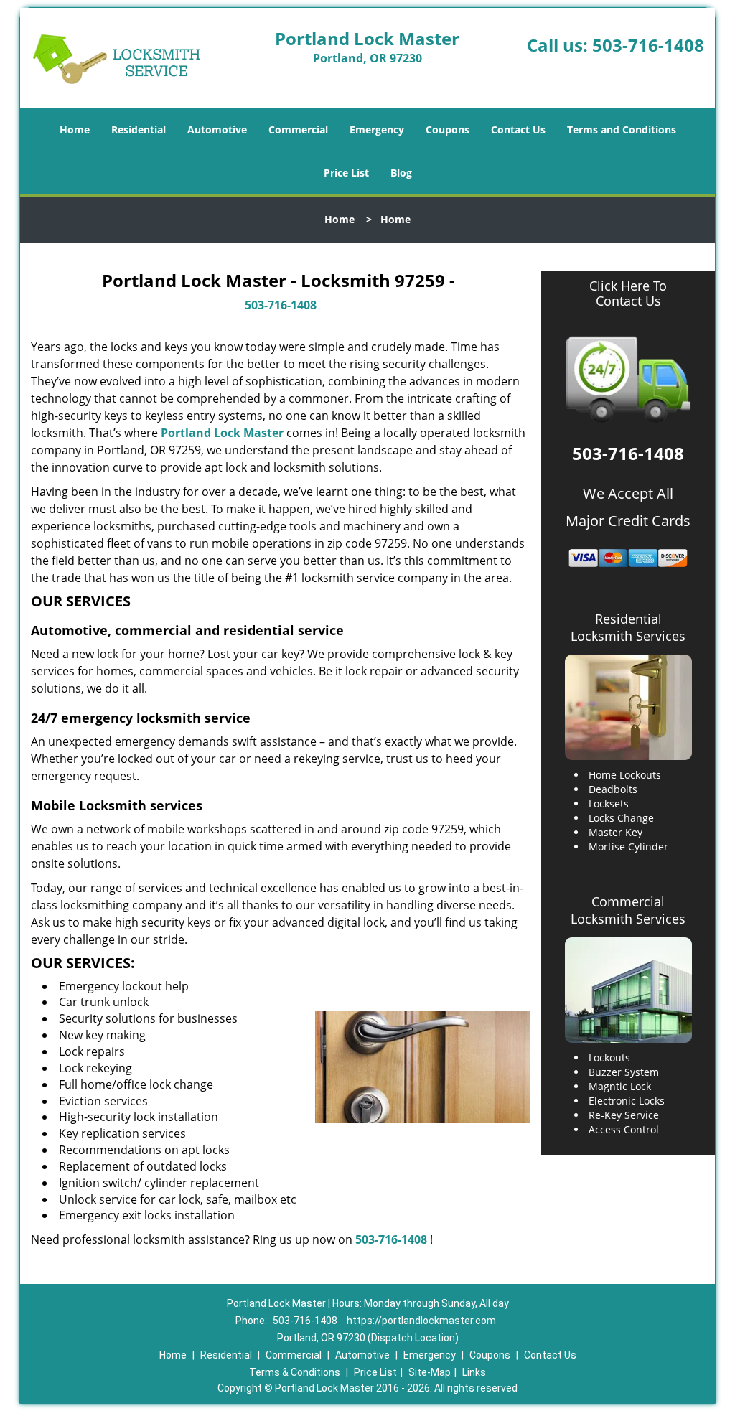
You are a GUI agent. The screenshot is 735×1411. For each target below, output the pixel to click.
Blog (401, 172)
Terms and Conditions (621, 129)
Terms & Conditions (294, 1372)
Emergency (377, 129)
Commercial (298, 129)
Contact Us (518, 129)
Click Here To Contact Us (628, 293)
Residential (138, 129)
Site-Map (429, 1372)
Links (474, 1372)
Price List (346, 172)
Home (75, 129)
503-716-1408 (648, 45)
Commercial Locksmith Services (628, 910)
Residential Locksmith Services (628, 627)
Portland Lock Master (222, 433)
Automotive (217, 129)
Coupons (447, 129)
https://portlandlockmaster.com (421, 1320)
